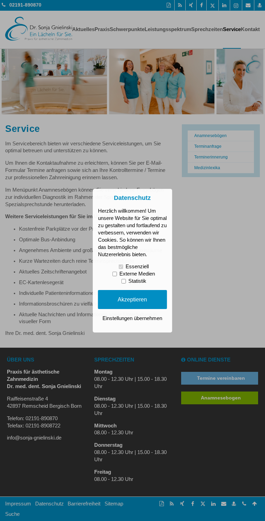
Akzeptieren (132, 299)
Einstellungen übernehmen (132, 318)
